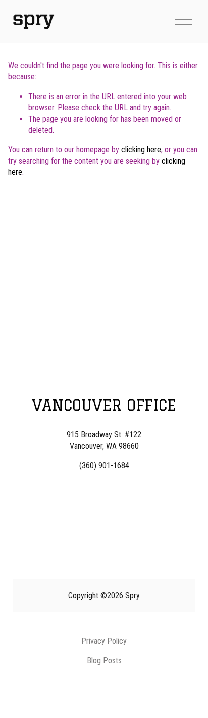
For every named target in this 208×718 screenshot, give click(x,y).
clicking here (141, 149)
